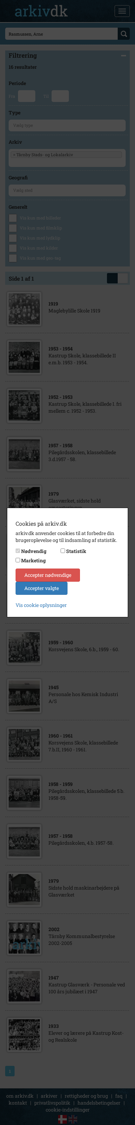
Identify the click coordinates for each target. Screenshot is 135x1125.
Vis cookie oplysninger (41, 605)
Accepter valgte (41, 588)
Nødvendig (33, 551)
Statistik (76, 551)
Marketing (33, 560)
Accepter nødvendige (47, 575)
